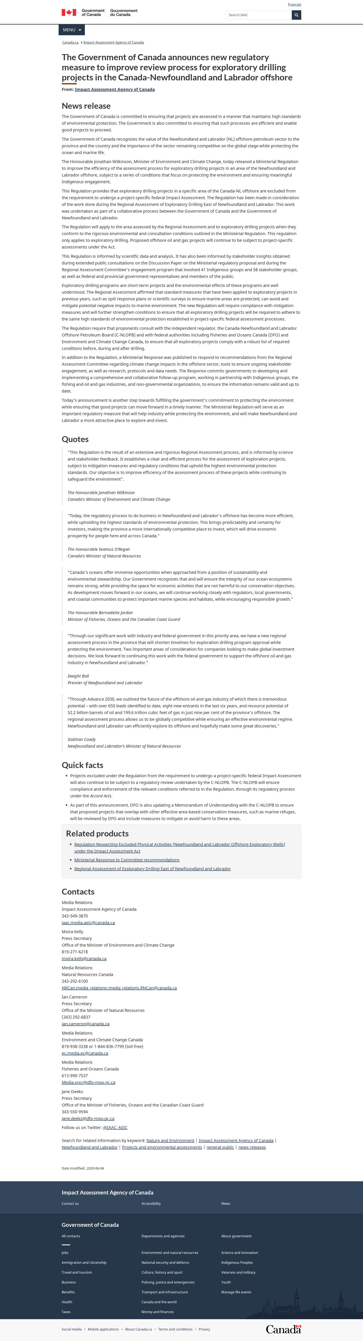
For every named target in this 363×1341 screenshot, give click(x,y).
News (225, 1203)
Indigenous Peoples (237, 1262)
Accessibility (151, 1203)
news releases (252, 1147)
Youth (226, 1282)
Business (69, 1282)
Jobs (65, 1252)
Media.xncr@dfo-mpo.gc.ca (88, 1082)
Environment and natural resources (170, 1252)
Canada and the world (159, 1302)
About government (236, 1236)
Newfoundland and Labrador (90, 1147)
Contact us (70, 1203)
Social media (72, 1329)
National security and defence (165, 1262)
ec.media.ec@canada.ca (85, 1053)
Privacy (204, 1329)
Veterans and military (238, 1272)
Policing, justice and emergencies (168, 1282)
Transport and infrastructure (165, 1292)
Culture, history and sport (162, 1272)
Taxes (66, 1312)
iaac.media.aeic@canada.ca (88, 922)
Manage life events (236, 1292)
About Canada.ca (138, 1329)
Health (67, 1302)
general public (220, 1147)
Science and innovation (239, 1252)
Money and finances (158, 1312)
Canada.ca (70, 42)
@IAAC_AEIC (115, 1127)
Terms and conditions (175, 1329)
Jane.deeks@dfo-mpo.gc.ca (88, 1118)
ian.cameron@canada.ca (85, 1024)
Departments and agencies (163, 1236)
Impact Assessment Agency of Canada (113, 42)
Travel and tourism (77, 1272)
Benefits (68, 1292)
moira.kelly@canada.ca (84, 958)
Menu (69, 30)
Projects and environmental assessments (162, 1147)
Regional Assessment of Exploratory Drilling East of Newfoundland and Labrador (152, 868)
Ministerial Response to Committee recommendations (127, 860)
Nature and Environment (170, 1140)
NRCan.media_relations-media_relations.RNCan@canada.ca (119, 988)
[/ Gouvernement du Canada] (99, 13)
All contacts (71, 1236)
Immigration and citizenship (84, 1262)
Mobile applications (103, 1329)
